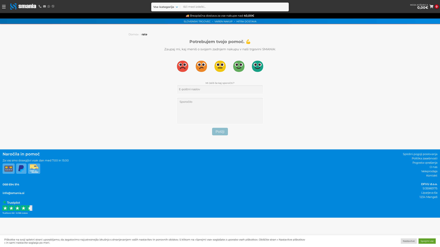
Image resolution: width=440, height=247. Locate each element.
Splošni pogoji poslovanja (420, 154)
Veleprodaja (429, 171)
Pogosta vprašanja (424, 162)
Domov (134, 34)
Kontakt (431, 175)
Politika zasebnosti (424, 158)
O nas (433, 167)
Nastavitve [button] (409, 241)
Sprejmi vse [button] (427, 241)
